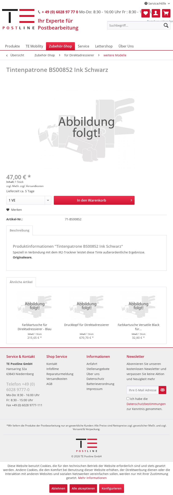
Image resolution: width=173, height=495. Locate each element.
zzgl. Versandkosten (31, 186)
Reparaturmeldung (59, 374)
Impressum (94, 389)
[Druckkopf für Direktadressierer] (86, 306)
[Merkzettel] (145, 13)
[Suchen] (166, 25)
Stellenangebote (97, 369)
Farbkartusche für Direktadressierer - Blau (34, 327)
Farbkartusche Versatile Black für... (138, 327)
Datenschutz (95, 379)
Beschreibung (19, 230)
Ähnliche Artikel (21, 282)
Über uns (93, 374)
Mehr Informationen (92, 478)
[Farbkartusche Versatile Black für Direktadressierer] (138, 306)
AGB (49, 384)
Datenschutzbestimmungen (146, 404)
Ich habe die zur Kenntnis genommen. (146, 404)
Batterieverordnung (100, 384)
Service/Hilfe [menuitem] (157, 3)
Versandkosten (56, 379)
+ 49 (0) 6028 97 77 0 (60, 11)
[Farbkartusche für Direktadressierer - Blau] (34, 306)
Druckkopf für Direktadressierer (86, 325)
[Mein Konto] (156, 13)
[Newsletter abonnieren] (162, 390)
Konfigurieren (112, 488)
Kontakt (51, 364)
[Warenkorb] (166, 13)
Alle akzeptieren (83, 488)
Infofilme (52, 369)
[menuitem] (138, 25)
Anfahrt (91, 364)
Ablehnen (58, 488)
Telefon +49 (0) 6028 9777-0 (20, 386)
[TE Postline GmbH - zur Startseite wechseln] (18, 19)
